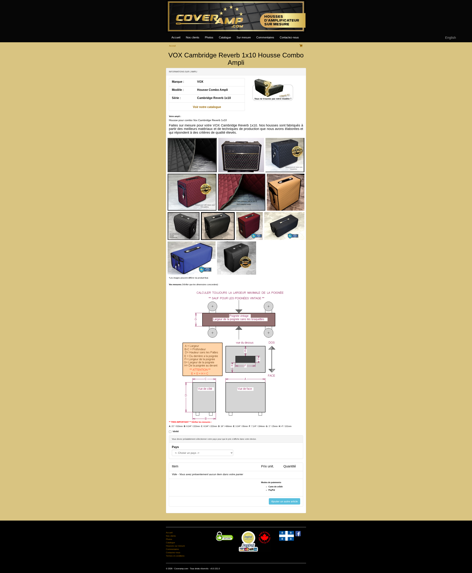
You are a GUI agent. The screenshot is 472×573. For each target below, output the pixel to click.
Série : (176, 97)
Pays (175, 447)
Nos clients (192, 37)
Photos (209, 37)
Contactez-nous (289, 37)
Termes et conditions (175, 556)
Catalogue (225, 37)
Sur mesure (244, 37)
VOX (200, 81)
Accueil (175, 37)
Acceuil (172, 46)
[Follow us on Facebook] (298, 533)
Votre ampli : (175, 116)
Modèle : (178, 89)
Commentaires (265, 37)
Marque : (178, 81)
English (450, 38)
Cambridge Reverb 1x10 (214, 97)
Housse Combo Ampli (212, 89)
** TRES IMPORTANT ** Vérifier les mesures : (190, 422)
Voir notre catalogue (207, 107)
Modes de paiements (271, 482)
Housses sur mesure (175, 546)
